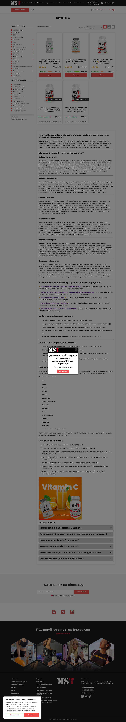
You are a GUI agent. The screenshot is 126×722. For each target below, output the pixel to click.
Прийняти (31, 715)
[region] (22, 707)
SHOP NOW (63, 371)
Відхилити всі (14, 715)
